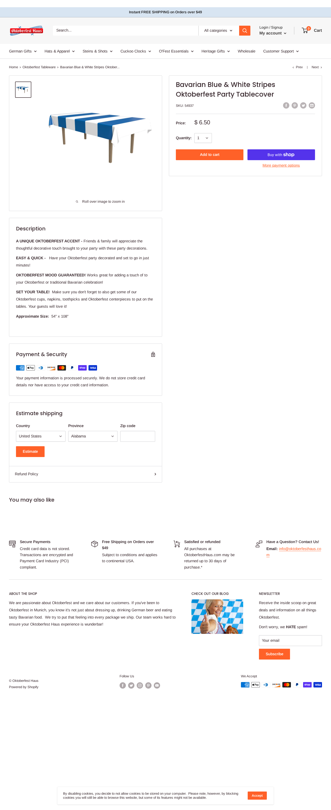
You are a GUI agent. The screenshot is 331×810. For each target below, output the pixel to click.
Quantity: (184, 138)
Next (315, 67)
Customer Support (278, 51)
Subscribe (274, 654)
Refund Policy (26, 474)
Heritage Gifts (213, 51)
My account (271, 33)
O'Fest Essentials (174, 51)
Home (13, 67)
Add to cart (209, 154)
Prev (299, 67)
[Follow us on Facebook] (123, 685)
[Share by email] (312, 105)
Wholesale (246, 51)
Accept (257, 795)
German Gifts (20, 51)
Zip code (127, 426)
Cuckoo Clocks (133, 51)
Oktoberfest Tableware (39, 67)
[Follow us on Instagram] (140, 685)
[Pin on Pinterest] (295, 105)
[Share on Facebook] (286, 105)
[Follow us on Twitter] (131, 685)
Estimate (30, 451)
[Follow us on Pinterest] (148, 685)
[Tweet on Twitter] (303, 105)
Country (23, 426)
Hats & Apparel (57, 51)
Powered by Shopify (24, 687)
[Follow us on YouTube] (157, 685)
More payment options (281, 165)
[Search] (244, 30)
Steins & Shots (95, 51)
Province (76, 426)
